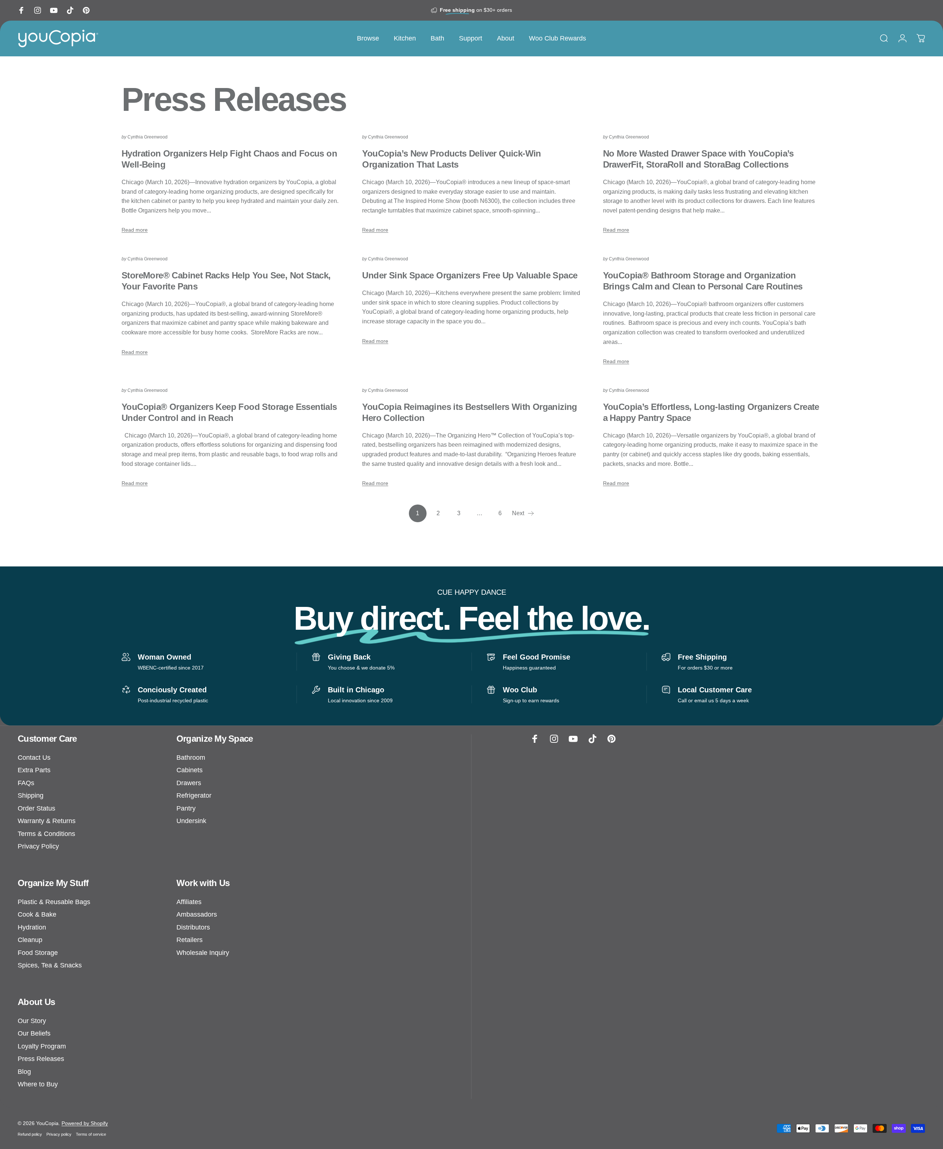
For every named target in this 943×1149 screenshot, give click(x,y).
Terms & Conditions (46, 833)
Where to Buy (38, 1084)
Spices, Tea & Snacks (50, 965)
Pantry (186, 808)
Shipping (30, 795)
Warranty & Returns (47, 821)
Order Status (36, 808)
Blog (24, 1071)
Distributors (193, 927)
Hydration (32, 927)
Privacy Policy (38, 846)
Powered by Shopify (85, 1123)
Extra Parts (34, 770)
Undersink (191, 821)
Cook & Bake (37, 914)
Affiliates (188, 902)
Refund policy (30, 1134)
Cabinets (189, 770)
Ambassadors (196, 914)
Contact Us (34, 757)
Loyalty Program (42, 1046)
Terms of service (91, 1134)
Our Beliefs (34, 1033)
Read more (135, 230)
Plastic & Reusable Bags (54, 902)
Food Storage (38, 952)
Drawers (188, 783)
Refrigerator (193, 795)
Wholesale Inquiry (202, 952)
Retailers (189, 940)
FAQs (26, 783)
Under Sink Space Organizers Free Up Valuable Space (469, 275)
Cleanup (30, 940)
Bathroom (190, 757)
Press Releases (41, 1058)
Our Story (32, 1021)
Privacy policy (58, 1134)
